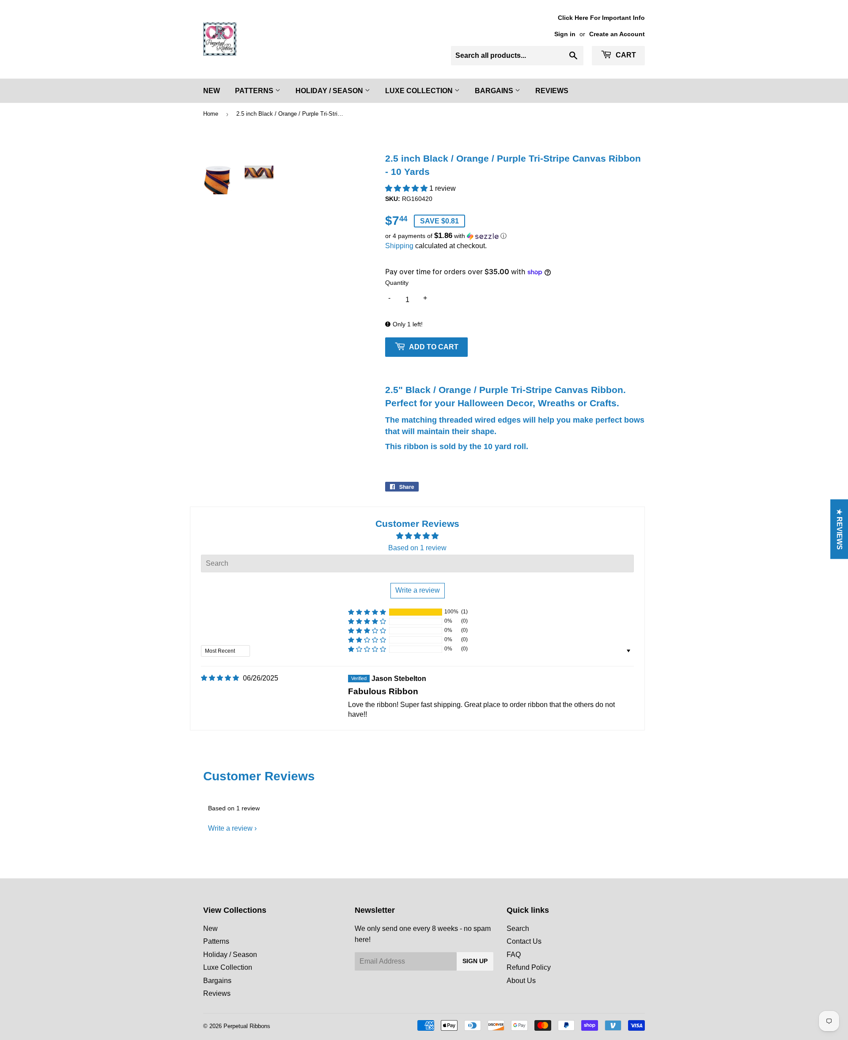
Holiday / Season (330, 91)
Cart (625, 55)
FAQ (514, 954)
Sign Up (475, 960)
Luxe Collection (419, 91)
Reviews (551, 91)
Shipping (399, 246)
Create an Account (617, 34)
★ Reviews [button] (839, 528)
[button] (407, 188)
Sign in (564, 34)
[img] (220, 678)
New (211, 91)
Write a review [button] (417, 590)
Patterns (255, 91)
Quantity (397, 282)
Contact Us (524, 941)
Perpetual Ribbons (246, 1026)
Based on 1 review (417, 548)
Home (210, 113)
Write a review (230, 828)
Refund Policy (529, 967)
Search (518, 928)
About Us (521, 980)
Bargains (495, 91)
